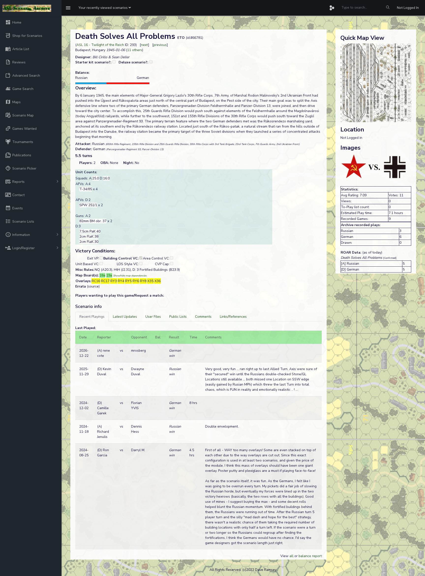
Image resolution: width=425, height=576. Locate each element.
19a (109, 275)
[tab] (92, 316)
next (144, 45)
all (291, 556)
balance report (310, 556)
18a (102, 275)
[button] (105, 8)
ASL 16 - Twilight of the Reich (100, 45)
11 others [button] (134, 50)
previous (160, 45)
